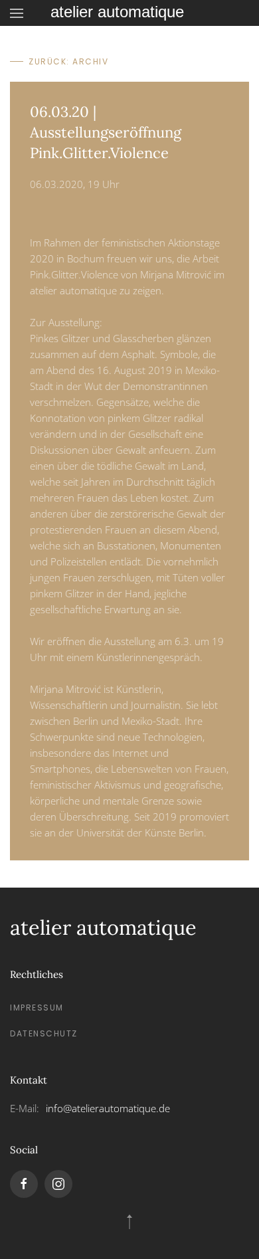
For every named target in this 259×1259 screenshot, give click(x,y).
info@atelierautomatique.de (108, 1108)
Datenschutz (44, 1033)
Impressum (37, 1007)
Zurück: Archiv (68, 61)
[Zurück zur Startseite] (129, 13)
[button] (16, 13)
